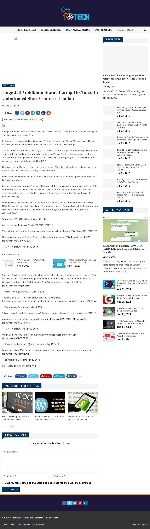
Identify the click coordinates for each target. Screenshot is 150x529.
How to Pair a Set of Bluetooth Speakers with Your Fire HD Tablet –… (131, 167)
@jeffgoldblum (69, 334)
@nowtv (42, 334)
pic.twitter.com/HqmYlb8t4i (15, 354)
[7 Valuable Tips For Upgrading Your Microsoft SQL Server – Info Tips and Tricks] (125, 59)
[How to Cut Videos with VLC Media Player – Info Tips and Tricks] (109, 195)
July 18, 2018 (31, 246)
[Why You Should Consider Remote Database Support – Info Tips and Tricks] (109, 125)
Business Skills (26, 30)
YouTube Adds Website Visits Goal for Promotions (130, 334)
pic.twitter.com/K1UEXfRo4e (82, 301)
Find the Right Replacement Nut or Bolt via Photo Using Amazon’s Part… (132, 152)
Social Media (103, 30)
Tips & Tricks (124, 30)
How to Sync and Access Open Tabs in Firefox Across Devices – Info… (132, 110)
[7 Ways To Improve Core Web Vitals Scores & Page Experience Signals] (8, 263)
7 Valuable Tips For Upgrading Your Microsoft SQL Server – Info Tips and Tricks (124, 78)
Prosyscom (144, 524)
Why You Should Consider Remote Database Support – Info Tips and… (132, 124)
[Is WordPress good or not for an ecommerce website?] (50, 402)
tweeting (34, 206)
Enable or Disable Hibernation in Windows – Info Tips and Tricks (132, 138)
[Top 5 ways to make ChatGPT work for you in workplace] (109, 324)
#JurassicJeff (10, 219)
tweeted (26, 186)
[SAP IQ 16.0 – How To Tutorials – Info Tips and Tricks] (109, 183)
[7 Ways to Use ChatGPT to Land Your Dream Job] (109, 311)
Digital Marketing (78, 30)
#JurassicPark (25, 225)
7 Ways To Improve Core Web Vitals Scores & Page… (30, 261)
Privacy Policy (52, 518)
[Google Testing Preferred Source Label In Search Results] (109, 299)
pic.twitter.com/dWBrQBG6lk (16, 338)
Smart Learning (51, 30)
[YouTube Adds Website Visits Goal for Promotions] (109, 337)
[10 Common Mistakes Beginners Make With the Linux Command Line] (109, 284)
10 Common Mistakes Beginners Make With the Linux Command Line (132, 283)
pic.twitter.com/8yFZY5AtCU (16, 322)
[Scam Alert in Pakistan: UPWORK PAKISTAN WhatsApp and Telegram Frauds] (125, 229)
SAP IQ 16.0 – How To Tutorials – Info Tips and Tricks (132, 181)
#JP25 (87, 237)
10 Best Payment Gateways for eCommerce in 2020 (81, 261)
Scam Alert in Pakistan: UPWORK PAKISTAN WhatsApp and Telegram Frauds (124, 249)
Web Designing (8, 85)
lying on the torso (63, 202)
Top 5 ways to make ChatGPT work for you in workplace (131, 322)
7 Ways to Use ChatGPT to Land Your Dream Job (130, 309)
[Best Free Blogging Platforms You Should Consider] (17, 402)
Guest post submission (11, 518)
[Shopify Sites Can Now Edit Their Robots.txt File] (83, 402)
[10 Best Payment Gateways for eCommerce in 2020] (59, 263)
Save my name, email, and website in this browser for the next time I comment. (48, 483)
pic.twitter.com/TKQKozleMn (16, 285)
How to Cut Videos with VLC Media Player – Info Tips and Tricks (131, 194)
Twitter (5, 154)
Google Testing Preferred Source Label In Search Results (132, 297)
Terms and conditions (33, 518)
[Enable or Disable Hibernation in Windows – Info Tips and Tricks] (109, 140)
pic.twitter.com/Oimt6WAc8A (16, 240)
